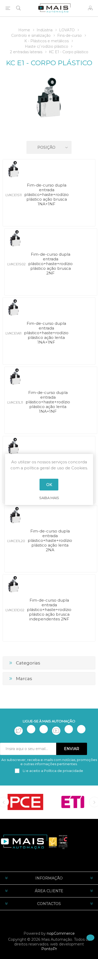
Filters (50, 132)
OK (49, 484)
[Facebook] (31, 729)
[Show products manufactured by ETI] (73, 802)
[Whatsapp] (81, 729)
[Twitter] (18, 731)
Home (24, 30)
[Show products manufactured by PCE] (25, 802)
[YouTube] (56, 731)
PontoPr (49, 948)
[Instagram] (43, 729)
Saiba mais (49, 498)
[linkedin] (69, 729)
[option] (25, 802)
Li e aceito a (52, 771)
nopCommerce (61, 933)
